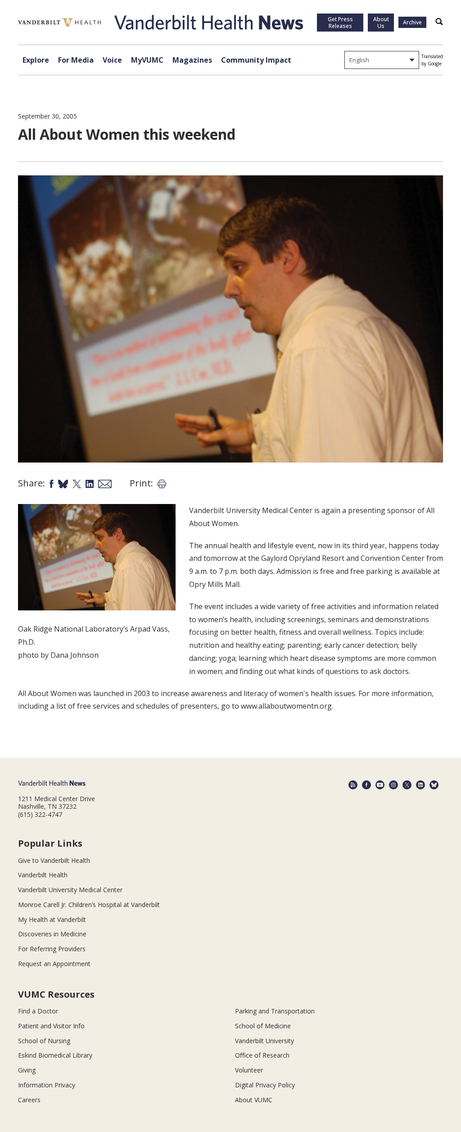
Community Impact (256, 60)
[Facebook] (366, 784)
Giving (27, 1070)
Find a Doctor (38, 1011)
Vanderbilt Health (43, 875)
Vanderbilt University (264, 1040)
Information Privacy (46, 1085)
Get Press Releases (340, 22)
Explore (36, 60)
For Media (76, 60)
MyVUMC (147, 60)
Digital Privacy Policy (265, 1085)
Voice (112, 60)
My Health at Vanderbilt (52, 919)
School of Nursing (44, 1040)
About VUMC (253, 1099)
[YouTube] (379, 784)
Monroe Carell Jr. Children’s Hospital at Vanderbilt (89, 904)
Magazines (192, 60)
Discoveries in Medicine (52, 934)
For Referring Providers (52, 948)
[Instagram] (393, 784)
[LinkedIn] (420, 784)
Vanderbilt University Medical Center (70, 889)
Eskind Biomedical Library (55, 1055)
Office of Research (262, 1055)
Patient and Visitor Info (51, 1026)
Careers (29, 1099)
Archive (412, 22)
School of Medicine (263, 1026)
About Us (381, 22)
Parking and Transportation (275, 1011)
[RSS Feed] (352, 784)
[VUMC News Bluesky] (433, 784)
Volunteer (249, 1070)
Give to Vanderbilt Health (54, 860)
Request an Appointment (54, 963)
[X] (406, 784)
